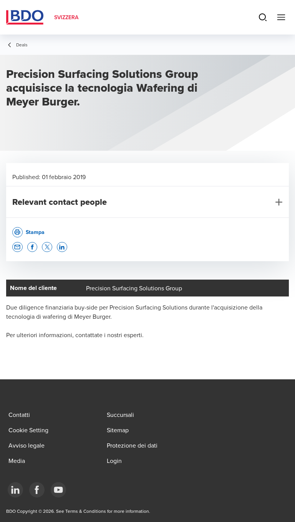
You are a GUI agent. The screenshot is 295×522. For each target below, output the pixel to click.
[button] (17, 247)
